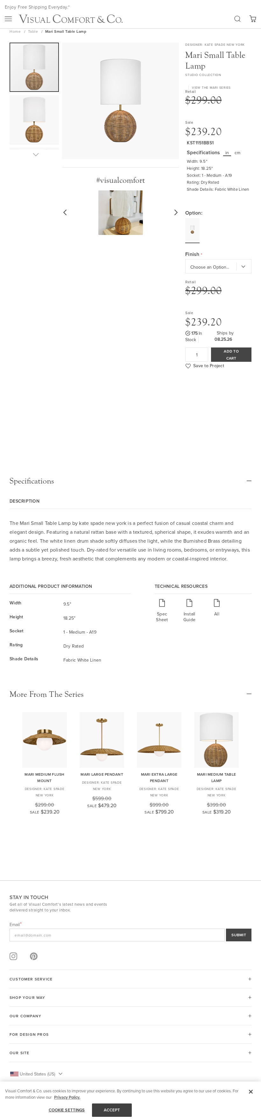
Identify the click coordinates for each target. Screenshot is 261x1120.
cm (238, 152)
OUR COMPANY (25, 1016)
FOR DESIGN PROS (29, 1034)
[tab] (130, 481)
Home (16, 31)
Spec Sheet (162, 616)
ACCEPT (112, 1110)
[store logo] (70, 19)
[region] (130, 1101)
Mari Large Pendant (102, 774)
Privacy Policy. (67, 1097)
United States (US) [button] (37, 1074)
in (227, 152)
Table (33, 31)
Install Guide (189, 616)
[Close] (251, 1092)
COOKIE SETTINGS (67, 1110)
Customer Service (31, 979)
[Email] (130, 935)
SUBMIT (238, 935)
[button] (34, 121)
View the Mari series (211, 87)
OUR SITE (20, 1052)
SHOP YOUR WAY (28, 997)
